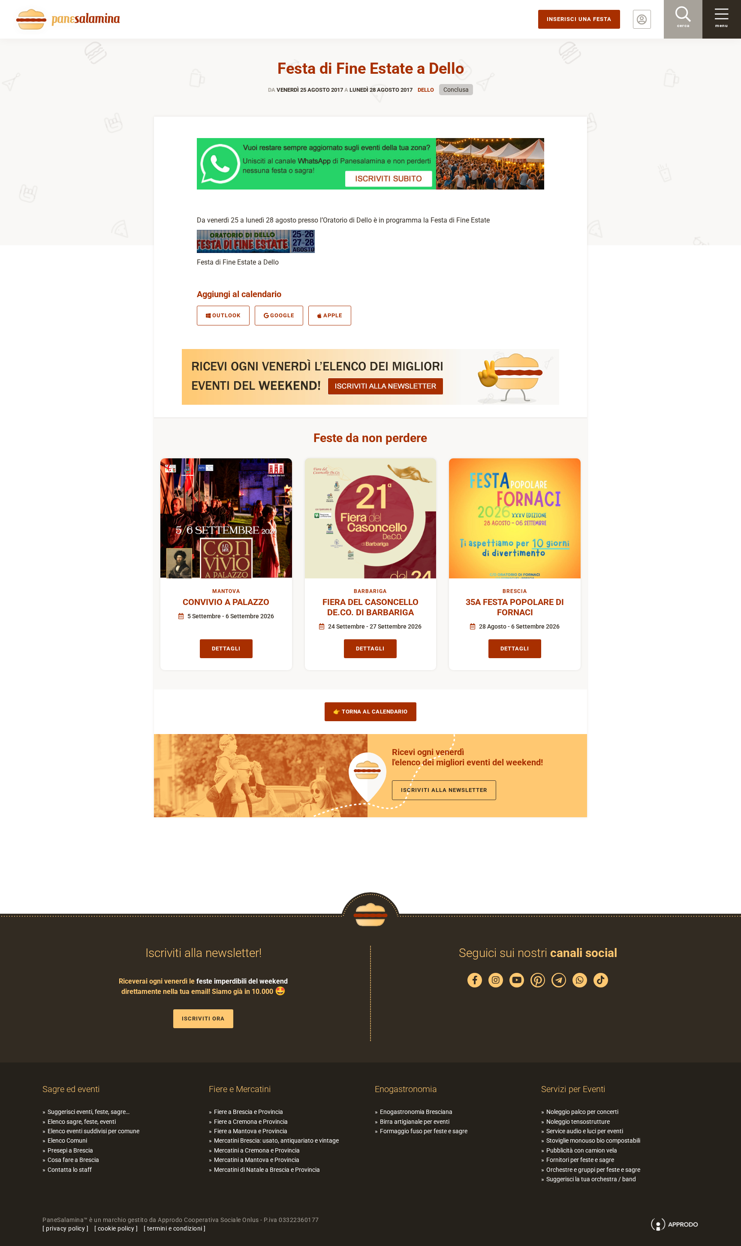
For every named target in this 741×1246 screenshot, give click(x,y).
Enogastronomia (406, 1089)
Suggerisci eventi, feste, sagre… (89, 1111)
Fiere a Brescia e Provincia (248, 1111)
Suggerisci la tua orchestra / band (591, 1179)
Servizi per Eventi (573, 1089)
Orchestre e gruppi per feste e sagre (593, 1169)
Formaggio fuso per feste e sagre (423, 1131)
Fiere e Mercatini (240, 1089)
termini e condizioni (174, 1228)
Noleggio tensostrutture (578, 1121)
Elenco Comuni (67, 1140)
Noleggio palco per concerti (582, 1111)
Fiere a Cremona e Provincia (251, 1121)
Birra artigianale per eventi (414, 1121)
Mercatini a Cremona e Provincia (257, 1150)
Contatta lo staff (70, 1169)
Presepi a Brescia (70, 1150)
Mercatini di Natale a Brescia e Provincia (267, 1169)
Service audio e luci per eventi (584, 1131)
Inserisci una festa (579, 19)
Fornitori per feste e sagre (580, 1159)
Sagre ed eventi (71, 1089)
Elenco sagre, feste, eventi (82, 1121)
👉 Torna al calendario (370, 711)
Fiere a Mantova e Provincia (250, 1131)
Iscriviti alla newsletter (444, 790)
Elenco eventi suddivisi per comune (93, 1131)
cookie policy (116, 1228)
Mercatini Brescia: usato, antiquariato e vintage (276, 1140)
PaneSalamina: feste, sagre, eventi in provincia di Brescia (66, 19)
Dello (426, 90)
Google (282, 315)
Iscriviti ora (203, 1018)
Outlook (226, 315)
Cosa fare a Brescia (73, 1159)
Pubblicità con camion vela (581, 1150)
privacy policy (65, 1228)
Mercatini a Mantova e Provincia (256, 1159)
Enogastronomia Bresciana (416, 1111)
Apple (332, 315)
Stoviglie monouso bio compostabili (593, 1140)
